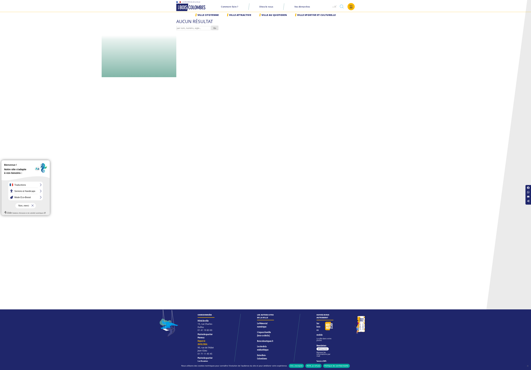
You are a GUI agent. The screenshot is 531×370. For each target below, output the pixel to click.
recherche (342, 6)
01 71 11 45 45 (205, 353)
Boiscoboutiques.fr (265, 341)
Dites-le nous (266, 6)
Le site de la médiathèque (262, 348)
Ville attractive (240, 15)
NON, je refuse (313, 366)
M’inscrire (322, 348)
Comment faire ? (229, 6)
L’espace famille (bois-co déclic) (264, 334)
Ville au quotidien (274, 15)
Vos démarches (302, 6)
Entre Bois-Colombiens (262, 357)
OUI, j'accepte (296, 366)
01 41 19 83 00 (205, 330)
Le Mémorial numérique (262, 325)
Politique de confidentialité (336, 366)
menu (351, 5)
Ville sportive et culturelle (316, 15)
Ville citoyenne (208, 15)
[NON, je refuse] (527, 365)
